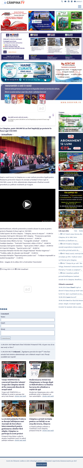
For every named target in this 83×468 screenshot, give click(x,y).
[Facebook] (68, 1)
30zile (81, 231)
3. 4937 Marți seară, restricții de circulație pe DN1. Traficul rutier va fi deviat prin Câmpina (71, 256)
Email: (3, 323)
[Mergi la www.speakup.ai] (53, 115)
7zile (75, 231)
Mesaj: (3, 329)
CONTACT (79, 1)
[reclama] (14, 30)
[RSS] (71, 1)
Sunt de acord (41, 464)
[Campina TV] (41, 2)
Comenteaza (5, 338)
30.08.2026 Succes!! (67, 297)
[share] (0, 309)
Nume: (3, 316)
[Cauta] (62, 1)
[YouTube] (65, 1)
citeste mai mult (20, 396)
